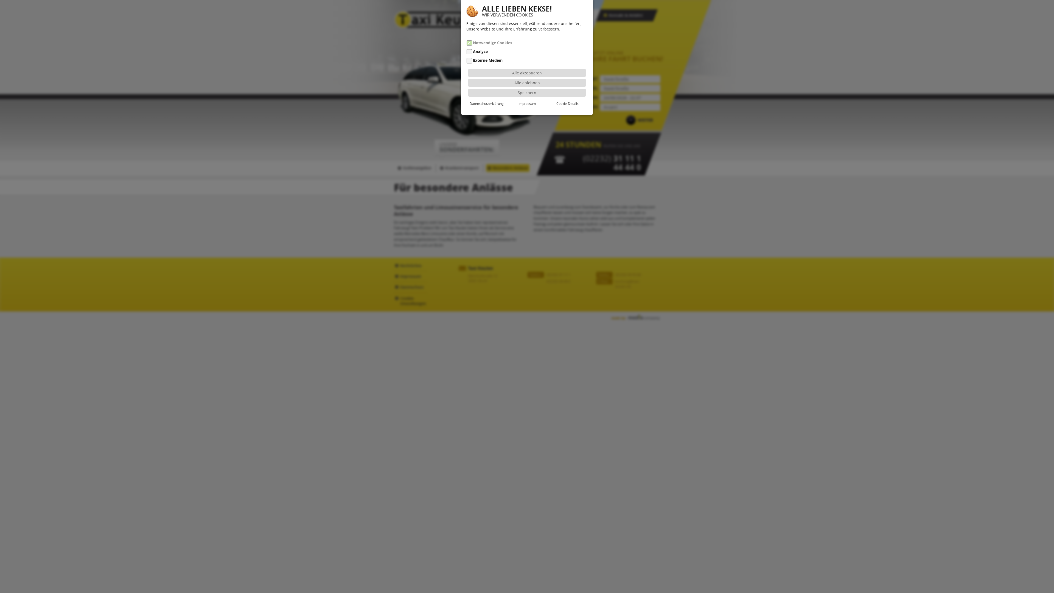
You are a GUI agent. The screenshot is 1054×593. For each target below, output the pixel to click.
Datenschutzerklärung (487, 103)
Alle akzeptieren (527, 72)
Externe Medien (488, 60)
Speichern (527, 92)
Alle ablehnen (527, 82)
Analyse (480, 51)
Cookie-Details (567, 103)
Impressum (527, 103)
